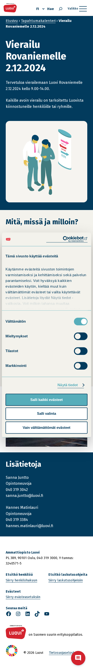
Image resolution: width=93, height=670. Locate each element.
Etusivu (12, 21)
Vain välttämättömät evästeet (46, 427)
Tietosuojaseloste (62, 653)
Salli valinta (46, 414)
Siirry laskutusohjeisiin (65, 580)
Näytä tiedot (67, 385)
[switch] (81, 336)
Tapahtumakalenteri (38, 21)
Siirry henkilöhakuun (21, 580)
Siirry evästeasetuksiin (23, 597)
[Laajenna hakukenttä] (60, 9)
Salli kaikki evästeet (46, 400)
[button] (78, 658)
